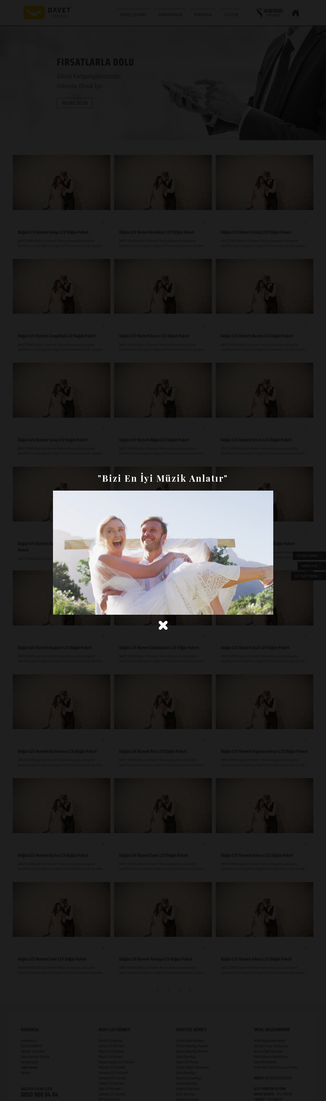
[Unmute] (68, 608)
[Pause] (59, 608)
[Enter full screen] (266, 608)
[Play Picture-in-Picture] (257, 608)
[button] (163, 625)
